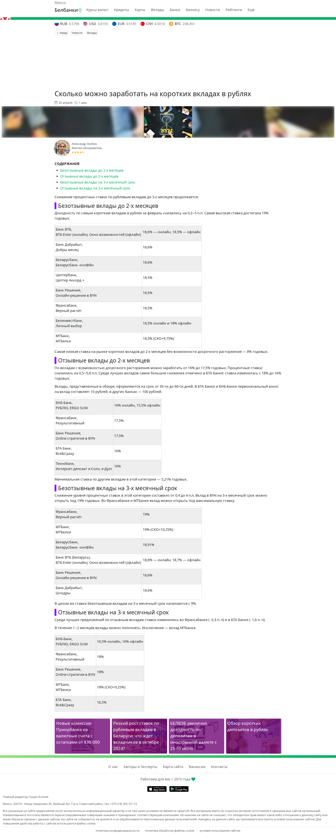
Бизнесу (193, 9)
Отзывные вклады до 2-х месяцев (89, 176)
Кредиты (121, 9)
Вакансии (197, 766)
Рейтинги (234, 9)
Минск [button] (60, 2)
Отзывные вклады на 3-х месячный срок (95, 188)
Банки (175, 9)
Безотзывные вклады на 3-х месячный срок (97, 182)
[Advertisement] (168, 61)
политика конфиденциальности (117, 831)
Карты (140, 9)
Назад (63, 32)
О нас (113, 766)
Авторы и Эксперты (140, 766)
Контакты (219, 766)
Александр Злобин (84, 144)
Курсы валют (97, 9)
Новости (212, 9)
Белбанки (66, 9)
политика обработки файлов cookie (169, 831)
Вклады (157, 9)
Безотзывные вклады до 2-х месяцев (92, 170)
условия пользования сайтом (220, 831)
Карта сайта (173, 766)
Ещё (251, 9)
